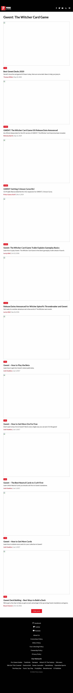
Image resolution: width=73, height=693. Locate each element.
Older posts (36, 611)
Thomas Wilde (8, 77)
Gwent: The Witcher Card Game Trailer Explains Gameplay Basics (31, 248)
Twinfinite (27, 662)
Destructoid (27, 665)
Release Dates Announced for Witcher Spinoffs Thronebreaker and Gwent (35, 306)
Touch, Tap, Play (28, 668)
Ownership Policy (36, 650)
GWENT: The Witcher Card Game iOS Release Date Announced (30, 130)
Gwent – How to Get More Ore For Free (20, 424)
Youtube (37, 631)
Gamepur (35, 662)
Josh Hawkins (7, 371)
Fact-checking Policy (36, 646)
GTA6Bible (57, 668)
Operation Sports (60, 665)
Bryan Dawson (8, 606)
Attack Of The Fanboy (47, 662)
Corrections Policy (36, 639)
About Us (36, 635)
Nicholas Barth (8, 136)
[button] (69, 8)
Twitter (37, 627)
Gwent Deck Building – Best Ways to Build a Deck (24, 600)
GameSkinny (49, 665)
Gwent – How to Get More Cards (17, 541)
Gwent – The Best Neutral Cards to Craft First (23, 483)
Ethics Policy (36, 643)
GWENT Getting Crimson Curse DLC (19, 189)
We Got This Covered (14, 665)
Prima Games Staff (9, 194)
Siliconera (59, 662)
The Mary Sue (16, 668)
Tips (5, 68)
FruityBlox (38, 668)
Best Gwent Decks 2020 (13, 71)
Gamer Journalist (37, 665)
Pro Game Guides (16, 662)
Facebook (37, 623)
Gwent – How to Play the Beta (16, 365)
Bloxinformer (47, 668)
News (5, 126)
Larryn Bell (6, 253)
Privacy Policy (36, 654)
